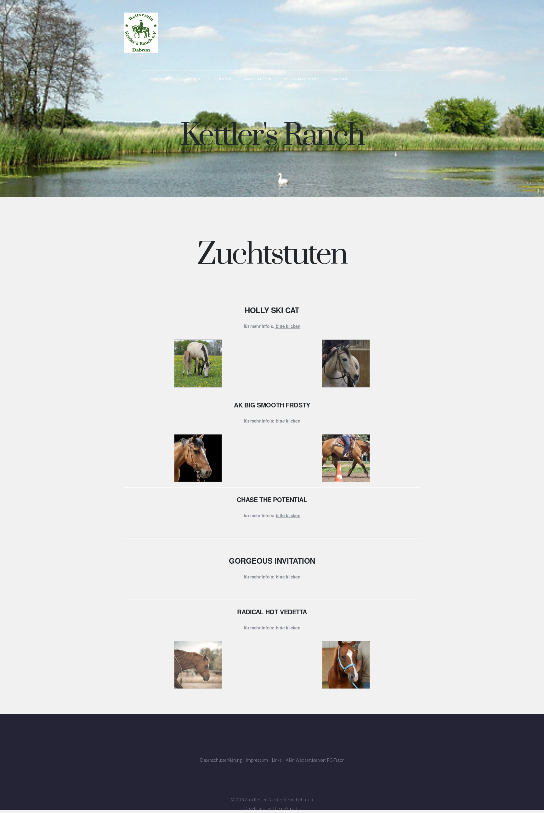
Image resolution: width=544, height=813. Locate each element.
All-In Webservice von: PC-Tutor (315, 760)
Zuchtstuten (258, 78)
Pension (222, 78)
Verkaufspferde (302, 78)
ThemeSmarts (286, 808)
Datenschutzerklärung (221, 760)
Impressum (257, 760)
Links (276, 760)
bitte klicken (288, 576)
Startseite (161, 78)
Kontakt (340, 78)
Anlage (193, 78)
